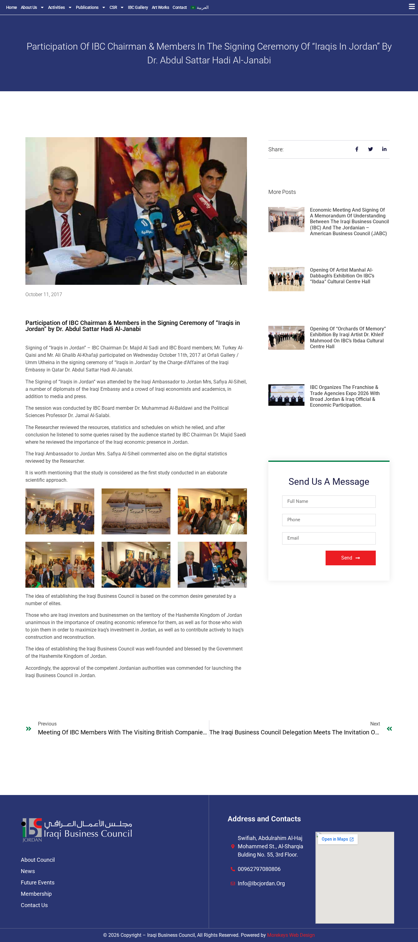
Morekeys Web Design (291, 935)
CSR (113, 7)
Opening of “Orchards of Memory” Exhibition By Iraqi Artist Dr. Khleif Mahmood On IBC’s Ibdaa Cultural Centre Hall (348, 337)
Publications (87, 7)
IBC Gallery (138, 7)
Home (11, 7)
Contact (180, 7)
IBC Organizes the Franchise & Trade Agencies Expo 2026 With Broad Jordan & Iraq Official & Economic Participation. (345, 396)
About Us (29, 7)
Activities (56, 7)
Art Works (160, 7)
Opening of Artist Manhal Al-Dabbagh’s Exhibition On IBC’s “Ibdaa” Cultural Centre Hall (342, 275)
